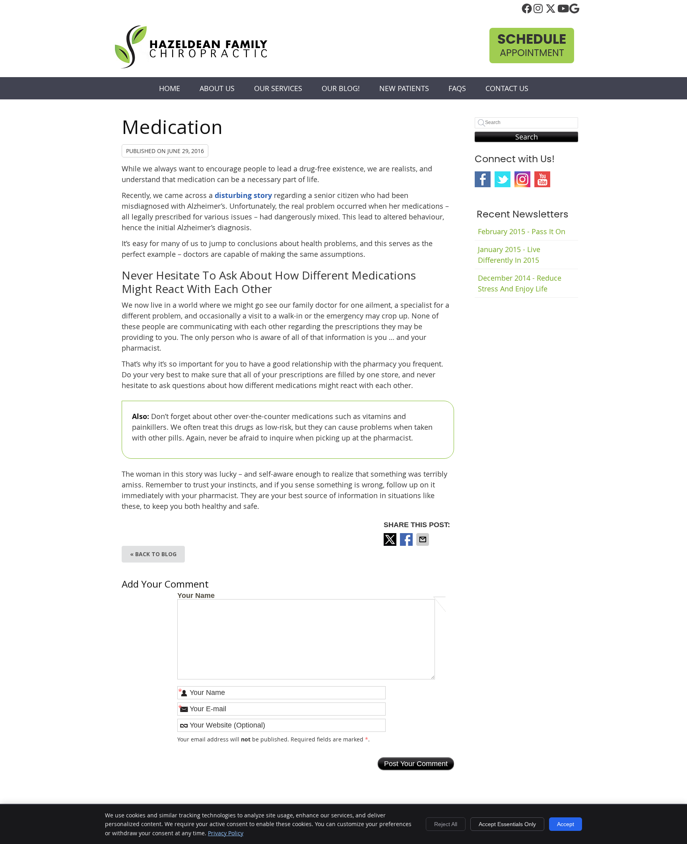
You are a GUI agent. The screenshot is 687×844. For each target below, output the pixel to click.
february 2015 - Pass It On (521, 231)
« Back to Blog (153, 554)
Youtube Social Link (542, 179)
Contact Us (506, 88)
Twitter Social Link (502, 179)
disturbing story (243, 195)
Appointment (531, 45)
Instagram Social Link (522, 179)
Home (169, 88)
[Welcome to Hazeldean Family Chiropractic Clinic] (191, 67)
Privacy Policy (225, 833)
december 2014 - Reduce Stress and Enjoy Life (519, 283)
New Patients (404, 88)
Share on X (391, 539)
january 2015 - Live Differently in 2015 (509, 254)
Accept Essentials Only (507, 824)
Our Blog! (341, 88)
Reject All (445, 824)
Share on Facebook (407, 539)
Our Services (278, 88)
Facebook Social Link (483, 179)
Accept (565, 824)
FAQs (457, 88)
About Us (217, 88)
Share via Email (423, 539)
